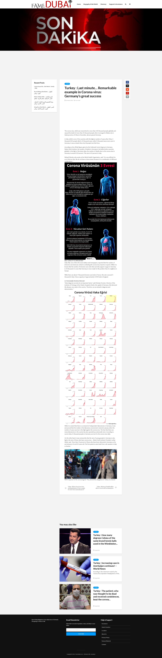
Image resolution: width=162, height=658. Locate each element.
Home (79, 4)
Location (104, 630)
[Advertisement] (81, 65)
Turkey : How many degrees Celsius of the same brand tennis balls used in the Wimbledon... (105, 539)
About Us (104, 634)
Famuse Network (106, 641)
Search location (106, 627)
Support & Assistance (116, 4)
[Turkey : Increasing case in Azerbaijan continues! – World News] (75, 569)
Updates (67, 83)
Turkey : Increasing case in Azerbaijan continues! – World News (106, 566)
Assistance (104, 623)
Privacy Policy (105, 637)
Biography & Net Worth (91, 4)
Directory (103, 4)
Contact (104, 644)
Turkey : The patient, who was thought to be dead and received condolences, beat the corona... (106, 595)
